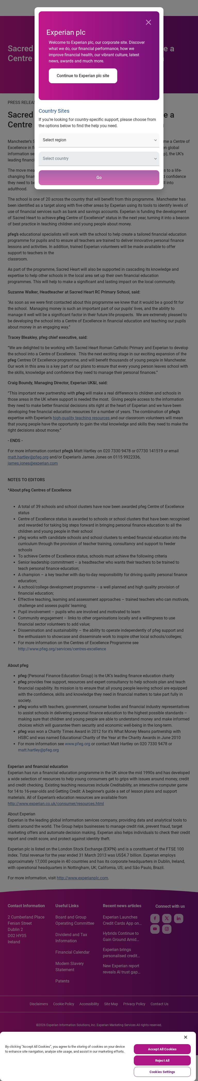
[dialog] (99, 540)
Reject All (162, 1060)
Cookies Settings (162, 1072)
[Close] (148, 22)
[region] (98, 1056)
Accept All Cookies (162, 1049)
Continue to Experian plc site (83, 75)
